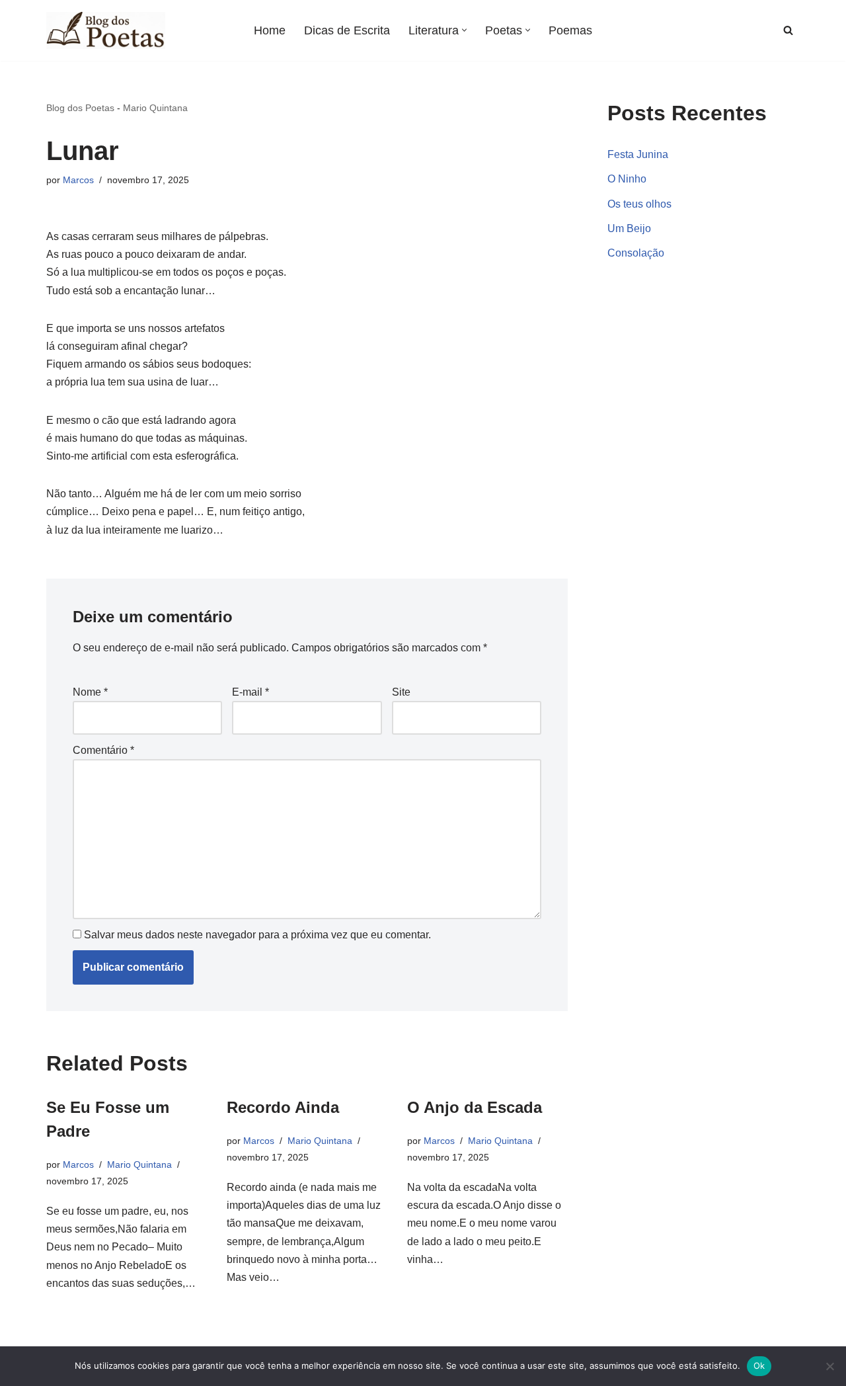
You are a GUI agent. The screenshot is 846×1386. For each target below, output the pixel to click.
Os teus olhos (639, 204)
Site (401, 692)
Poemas (570, 30)
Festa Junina (637, 154)
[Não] (829, 1366)
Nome (90, 692)
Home (270, 30)
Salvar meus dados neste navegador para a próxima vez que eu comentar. (257, 934)
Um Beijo (629, 228)
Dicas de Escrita (347, 30)
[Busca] (788, 30)
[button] (464, 30)
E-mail (250, 692)
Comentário (103, 750)
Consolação (635, 253)
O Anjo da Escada (474, 1107)
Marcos (78, 180)
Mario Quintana (155, 107)
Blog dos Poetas (80, 107)
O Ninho (626, 178)
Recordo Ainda (283, 1107)
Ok (759, 1365)
